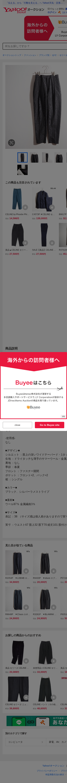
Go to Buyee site (49, 425)
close (17, 425)
